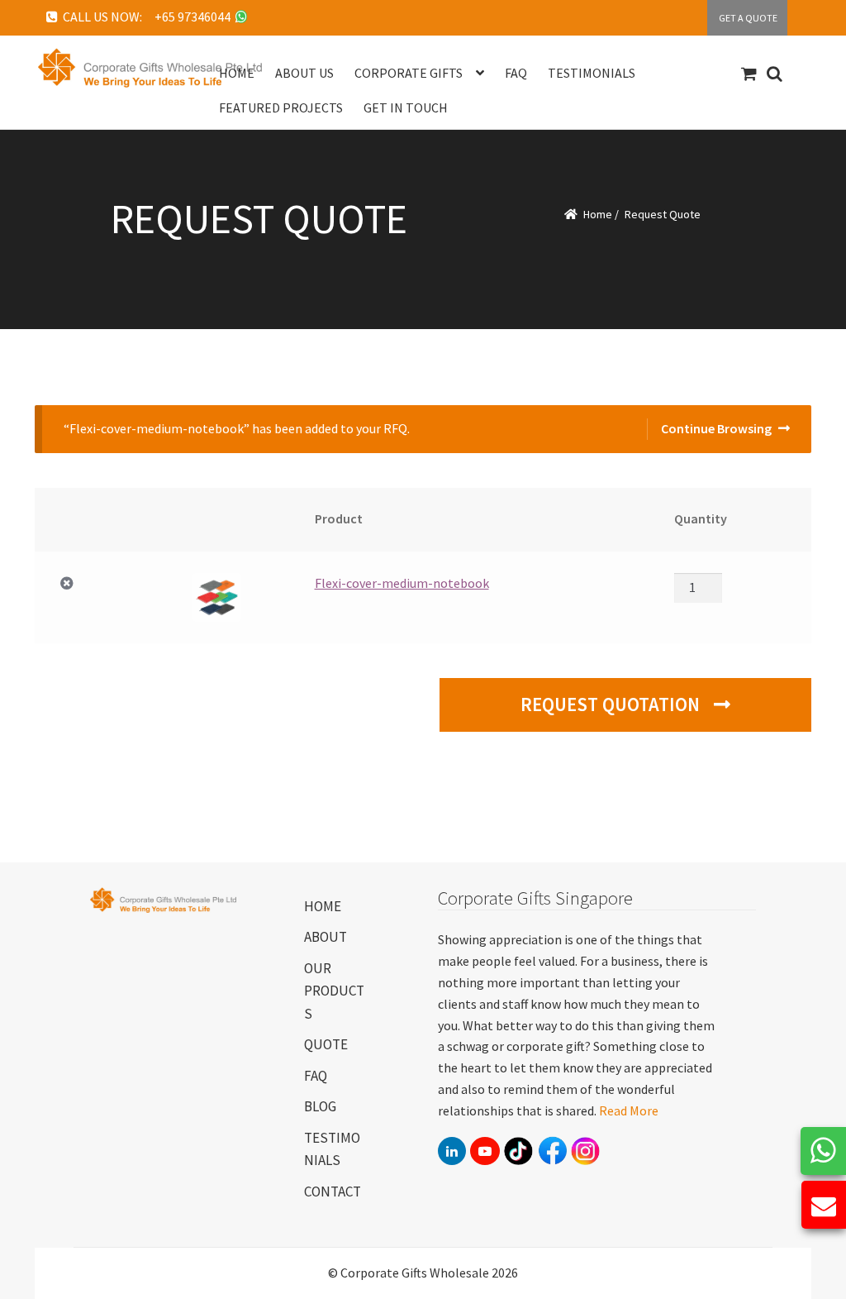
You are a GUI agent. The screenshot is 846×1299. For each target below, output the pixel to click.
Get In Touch (406, 107)
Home (236, 72)
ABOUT (325, 937)
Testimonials (591, 72)
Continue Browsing (716, 428)
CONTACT (332, 1191)
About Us (304, 72)
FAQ (315, 1076)
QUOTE (326, 1044)
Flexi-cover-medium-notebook (402, 583)
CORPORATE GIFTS (408, 72)
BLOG (320, 1106)
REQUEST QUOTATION (612, 704)
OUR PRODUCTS (334, 991)
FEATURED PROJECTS (281, 107)
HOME (322, 906)
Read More (628, 1110)
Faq (516, 72)
